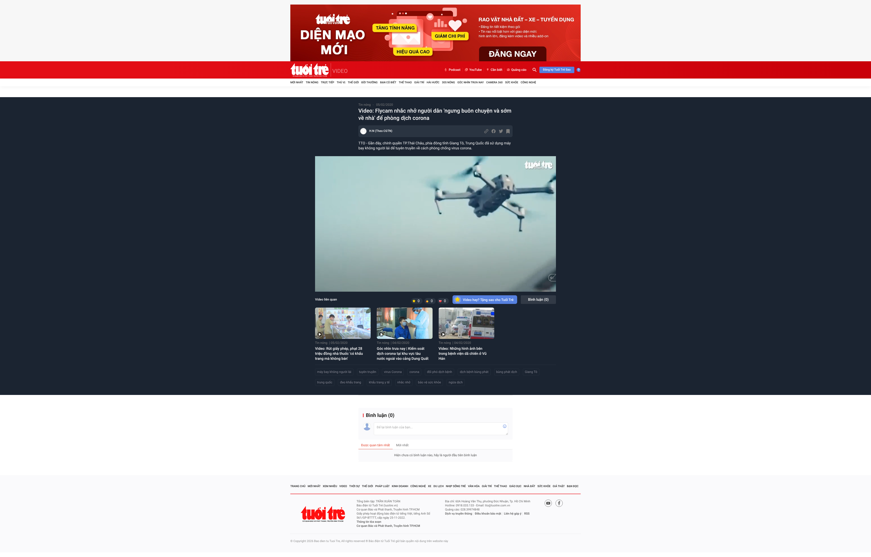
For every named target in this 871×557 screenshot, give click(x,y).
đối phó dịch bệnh (439, 372)
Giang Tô (531, 372)
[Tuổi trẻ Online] (323, 514)
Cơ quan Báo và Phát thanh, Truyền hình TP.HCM (388, 526)
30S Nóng (448, 82)
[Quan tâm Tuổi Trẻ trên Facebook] (559, 503)
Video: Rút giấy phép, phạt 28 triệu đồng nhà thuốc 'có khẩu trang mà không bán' (339, 353)
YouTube (475, 70)
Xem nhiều (330, 486)
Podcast (454, 70)
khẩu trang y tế (379, 382)
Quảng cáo (518, 70)
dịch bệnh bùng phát (474, 372)
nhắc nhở (403, 382)
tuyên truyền (367, 372)
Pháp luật (382, 486)
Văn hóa (474, 486)
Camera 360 (494, 82)
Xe (429, 486)
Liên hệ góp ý (512, 513)
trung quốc (324, 382)
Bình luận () (538, 299)
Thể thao (405, 82)
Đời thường (369, 82)
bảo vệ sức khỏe (429, 382)
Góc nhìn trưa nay (471, 82)
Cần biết (496, 70)
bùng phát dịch (506, 372)
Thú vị (341, 82)
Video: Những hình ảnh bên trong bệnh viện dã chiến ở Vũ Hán (463, 353)
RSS (527, 513)
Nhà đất (529, 486)
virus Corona (393, 372)
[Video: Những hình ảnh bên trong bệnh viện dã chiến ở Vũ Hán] (466, 323)
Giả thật (559, 486)
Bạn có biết (388, 82)
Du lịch (438, 486)
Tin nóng (312, 82)
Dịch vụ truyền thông (458, 513)
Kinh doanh (400, 486)
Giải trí (419, 82)
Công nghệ (528, 82)
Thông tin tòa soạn (369, 522)
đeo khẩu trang (350, 382)
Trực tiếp (327, 82)
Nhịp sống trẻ (456, 486)
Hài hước (433, 82)
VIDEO (340, 71)
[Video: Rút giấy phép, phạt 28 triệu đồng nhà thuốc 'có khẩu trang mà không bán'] (343, 323)
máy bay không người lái (334, 372)
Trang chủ (298, 486)
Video (343, 486)
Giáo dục (515, 486)
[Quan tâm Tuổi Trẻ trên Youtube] (548, 503)
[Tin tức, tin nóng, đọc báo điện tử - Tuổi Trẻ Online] (310, 70)
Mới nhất (296, 82)
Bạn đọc (572, 486)
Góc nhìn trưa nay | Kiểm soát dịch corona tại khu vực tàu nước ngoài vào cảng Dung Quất (402, 353)
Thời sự (354, 486)
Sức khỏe (511, 82)
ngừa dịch (456, 382)
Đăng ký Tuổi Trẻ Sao (557, 69)
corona (414, 372)
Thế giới (353, 82)
